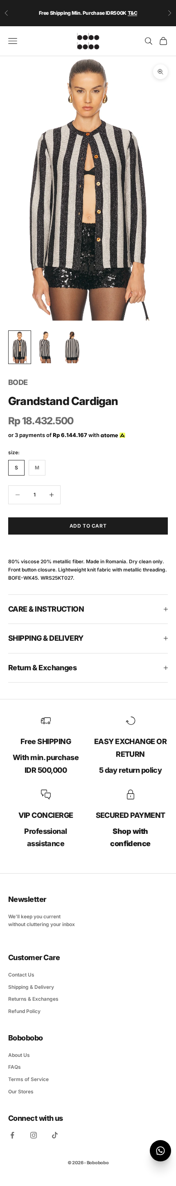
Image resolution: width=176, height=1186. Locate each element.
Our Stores (21, 1091)
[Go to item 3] (72, 347)
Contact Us (21, 975)
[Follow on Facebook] (12, 1135)
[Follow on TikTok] (55, 1135)
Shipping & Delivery (31, 987)
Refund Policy (24, 1011)
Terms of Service (28, 1079)
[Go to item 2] (45, 347)
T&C (133, 13)
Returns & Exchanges (33, 999)
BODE (18, 382)
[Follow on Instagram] (33, 1135)
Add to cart (88, 526)
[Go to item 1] (19, 347)
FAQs (14, 1067)
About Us (19, 1055)
